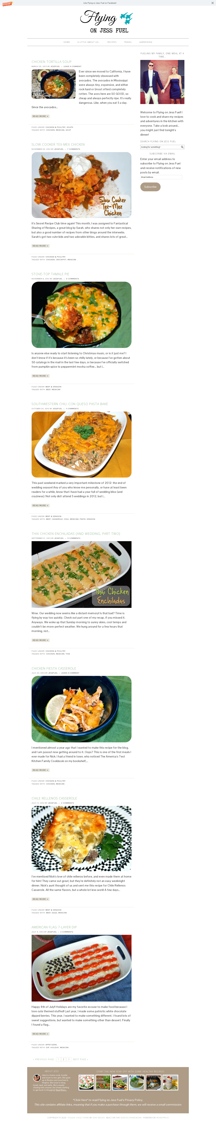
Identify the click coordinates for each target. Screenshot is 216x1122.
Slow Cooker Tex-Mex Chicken (58, 144)
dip (47, 1047)
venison (91, 519)
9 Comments (73, 538)
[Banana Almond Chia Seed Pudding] (170, 1082)
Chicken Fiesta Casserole (54, 668)
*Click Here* (80, 1100)
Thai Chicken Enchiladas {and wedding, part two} (76, 533)
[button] (108, 3)
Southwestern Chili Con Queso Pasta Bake (70, 404)
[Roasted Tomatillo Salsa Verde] (137, 1082)
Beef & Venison (53, 387)
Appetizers (51, 1045)
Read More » (40, 116)
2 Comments (67, 803)
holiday (55, 1047)
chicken (50, 130)
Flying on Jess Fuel (108, 21)
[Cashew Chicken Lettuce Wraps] (103, 1082)
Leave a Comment (73, 66)
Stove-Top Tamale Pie (50, 274)
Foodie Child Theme (78, 1117)
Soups (70, 127)
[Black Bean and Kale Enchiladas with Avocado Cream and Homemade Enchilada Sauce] (120, 1082)
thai (68, 654)
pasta (83, 519)
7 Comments (73, 149)
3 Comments (72, 408)
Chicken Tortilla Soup (52, 61)
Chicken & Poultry (56, 127)
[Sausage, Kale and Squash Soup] (153, 1082)
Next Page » (80, 1059)
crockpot (61, 259)
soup (68, 130)
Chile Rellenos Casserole (54, 798)
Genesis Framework (131, 1117)
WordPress (162, 1117)
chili (66, 519)
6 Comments (72, 279)
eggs (54, 913)
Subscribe (150, 187)
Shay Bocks (99, 1117)
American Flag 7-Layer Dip (54, 927)
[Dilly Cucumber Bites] (86, 1082)
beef (48, 389)
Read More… (61, 1090)
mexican (60, 130)
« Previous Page (43, 1059)
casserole (57, 519)
